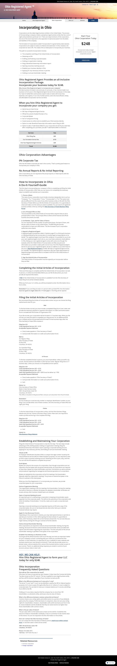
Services (82, 20)
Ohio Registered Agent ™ (19, 6)
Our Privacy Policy (53, 662)
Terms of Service (64, 662)
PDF (21, 278)
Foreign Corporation (27, 645)
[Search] (97, 4)
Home (24, 20)
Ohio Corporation (57, 20)
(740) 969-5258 (94, 1)
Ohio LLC (71, 20)
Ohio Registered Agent (38, 20)
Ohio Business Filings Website (28, 434)
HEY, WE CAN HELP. (29, 554)
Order (93, 20)
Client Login (92, 4)
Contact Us (85, 4)
